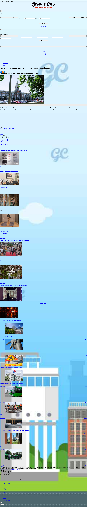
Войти (43, 23)
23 (9, 142)
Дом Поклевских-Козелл (4, 187)
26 (3, 144)
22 (7, 142)
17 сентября (2, 323)
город (1, 128)
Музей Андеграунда (3, 166)
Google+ (14, 17)
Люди (44, 53)
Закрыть (2, 504)
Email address (20, 18)
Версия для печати (4, 123)
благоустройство (5, 128)
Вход (43, 43)
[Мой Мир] (4, 72)
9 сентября (2, 386)
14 (6, 141)
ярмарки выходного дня (30, 117)
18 (2, 142)
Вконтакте (5, 17)
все (3, 57)
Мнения (4, 493)
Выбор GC (5, 492)
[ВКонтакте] (1, 72)
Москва (45, 48)
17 (1, 142)
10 (1, 141)
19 (3, 142)
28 (6, 144)
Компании (5, 64)
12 (3, 141)
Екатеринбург (43, 46)
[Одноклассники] (3, 72)
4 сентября (2, 465)
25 (2, 144)
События (44, 52)
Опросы (4, 498)
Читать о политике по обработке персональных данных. (11, 469)
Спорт (4, 58)
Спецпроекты (5, 497)
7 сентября (2, 433)
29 (7, 144)
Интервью (5, 494)
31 (1, 145)
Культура (4, 59)
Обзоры (4, 491)
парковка (12, 128)
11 (2, 141)
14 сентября (2, 370)
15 (7, 141)
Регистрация (43, 26)
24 (1, 144)
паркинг (9, 128)
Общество (5, 60)
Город (44, 51)
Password (36, 18)
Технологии (5, 63)
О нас (1, 466)
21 (6, 142)
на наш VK (10, 121)
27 (5, 144)
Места (44, 51)
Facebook (82, 17)
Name (19, 37)
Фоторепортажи (6, 490)
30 (9, 144)
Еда (45, 54)
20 (5, 142)
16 (9, 141)
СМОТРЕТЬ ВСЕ (4, 231)
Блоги (4, 495)
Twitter (73, 17)
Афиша (1, 134)
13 (5, 141)
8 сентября (2, 402)
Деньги (4, 62)
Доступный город (6, 500)
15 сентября (2, 355)
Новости (4, 489)
